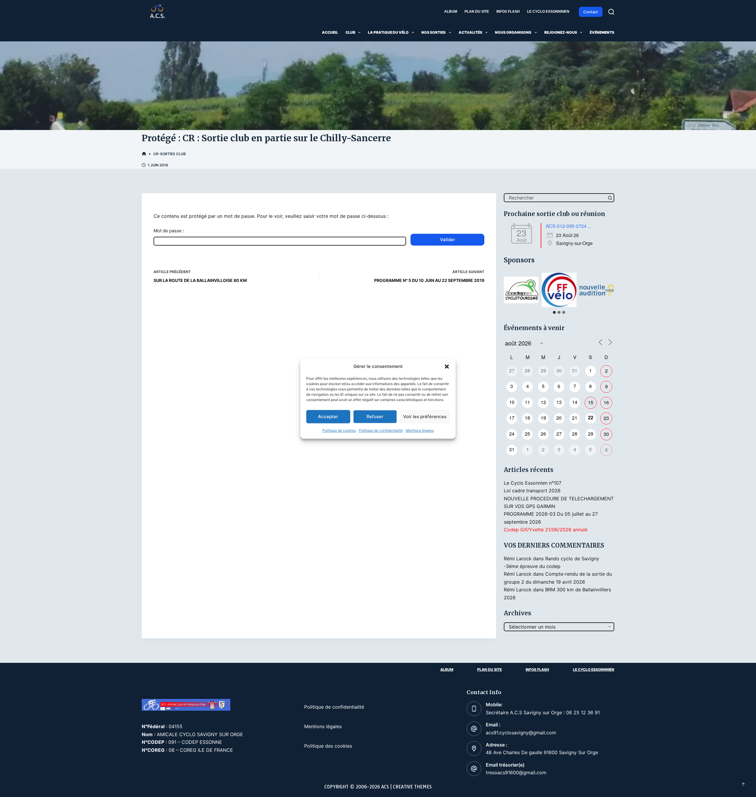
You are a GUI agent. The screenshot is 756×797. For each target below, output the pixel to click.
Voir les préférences (425, 416)
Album (450, 11)
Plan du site (477, 11)
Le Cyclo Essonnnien (548, 11)
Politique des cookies (328, 746)
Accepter (328, 416)
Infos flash (508, 11)
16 (606, 402)
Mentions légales (420, 430)
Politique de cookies (339, 430)
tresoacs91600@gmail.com (516, 772)
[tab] (554, 312)
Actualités (470, 32)
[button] (447, 366)
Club (350, 32)
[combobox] (555, 197)
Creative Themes (412, 787)
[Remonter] (743, 784)
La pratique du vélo (388, 32)
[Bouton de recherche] (610, 198)
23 (606, 418)
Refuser (374, 416)
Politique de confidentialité (381, 430)
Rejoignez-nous (560, 32)
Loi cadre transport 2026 (532, 491)
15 (590, 402)
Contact (590, 11)
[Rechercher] (611, 12)
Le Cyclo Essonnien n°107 (532, 483)
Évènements (602, 32)
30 (606, 434)
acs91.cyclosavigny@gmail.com (521, 733)
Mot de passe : (169, 230)
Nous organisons (513, 32)
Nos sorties (433, 32)
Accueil (330, 32)
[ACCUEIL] (144, 154)
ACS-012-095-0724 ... (568, 226)
